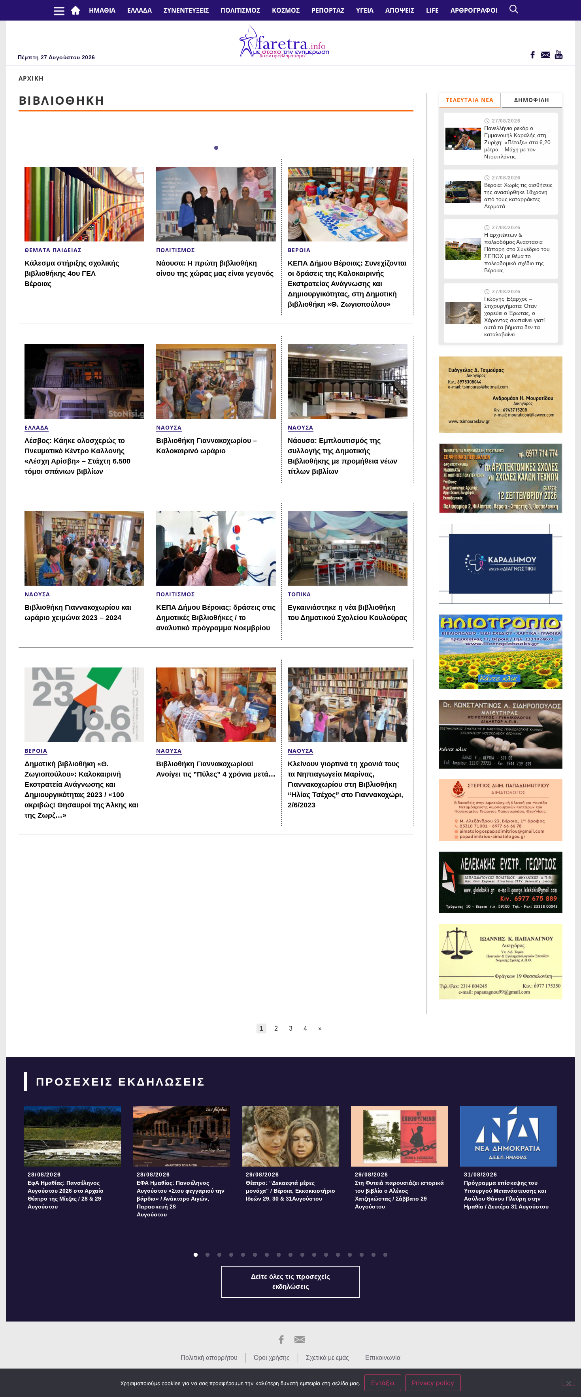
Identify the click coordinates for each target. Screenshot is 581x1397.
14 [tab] (350, 1255)
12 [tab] (326, 1255)
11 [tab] (314, 1255)
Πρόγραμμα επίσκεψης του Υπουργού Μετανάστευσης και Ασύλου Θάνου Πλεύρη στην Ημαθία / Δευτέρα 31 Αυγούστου (506, 1195)
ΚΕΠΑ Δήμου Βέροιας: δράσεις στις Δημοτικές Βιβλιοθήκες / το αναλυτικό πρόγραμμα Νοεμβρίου (215, 617)
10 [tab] (302, 1255)
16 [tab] (373, 1255)
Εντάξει (382, 1383)
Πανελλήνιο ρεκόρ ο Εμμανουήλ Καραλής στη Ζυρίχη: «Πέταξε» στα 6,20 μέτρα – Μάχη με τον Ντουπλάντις (517, 142)
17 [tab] (385, 1255)
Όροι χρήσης (272, 1357)
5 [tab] (243, 1255)
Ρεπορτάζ (327, 10)
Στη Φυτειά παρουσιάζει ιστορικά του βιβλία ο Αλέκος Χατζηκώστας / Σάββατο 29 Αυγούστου (399, 1195)
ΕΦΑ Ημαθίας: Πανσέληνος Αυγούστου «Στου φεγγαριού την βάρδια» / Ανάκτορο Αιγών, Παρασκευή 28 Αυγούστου (180, 1199)
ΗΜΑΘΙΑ (102, 10)
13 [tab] (338, 1255)
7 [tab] (267, 1255)
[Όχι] (568, 1382)
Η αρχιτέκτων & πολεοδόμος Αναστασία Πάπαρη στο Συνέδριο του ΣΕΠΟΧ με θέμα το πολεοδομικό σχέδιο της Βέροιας (517, 252)
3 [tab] (219, 1255)
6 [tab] (255, 1255)
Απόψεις (399, 10)
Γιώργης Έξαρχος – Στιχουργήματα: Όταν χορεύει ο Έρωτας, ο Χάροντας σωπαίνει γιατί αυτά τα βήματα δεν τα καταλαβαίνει (514, 316)
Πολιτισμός (240, 10)
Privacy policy (433, 1383)
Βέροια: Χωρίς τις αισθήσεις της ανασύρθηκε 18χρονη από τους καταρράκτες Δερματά (518, 195)
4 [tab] (231, 1255)
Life (432, 10)
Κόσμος (286, 10)
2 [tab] (207, 1255)
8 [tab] (279, 1255)
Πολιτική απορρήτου (209, 1357)
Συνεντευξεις (186, 10)
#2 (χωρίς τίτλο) (77, 10)
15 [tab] (362, 1255)
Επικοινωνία (382, 1357)
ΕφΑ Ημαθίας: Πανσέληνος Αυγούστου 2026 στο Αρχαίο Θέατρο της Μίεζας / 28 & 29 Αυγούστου (66, 1195)
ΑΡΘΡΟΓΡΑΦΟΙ (474, 10)
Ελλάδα (139, 10)
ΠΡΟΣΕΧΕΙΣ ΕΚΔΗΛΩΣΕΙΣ (121, 1082)
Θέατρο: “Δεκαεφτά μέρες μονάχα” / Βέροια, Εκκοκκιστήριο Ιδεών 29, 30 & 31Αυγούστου (290, 1191)
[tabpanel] (72, 1160)
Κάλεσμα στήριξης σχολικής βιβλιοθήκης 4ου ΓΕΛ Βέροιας (72, 273)
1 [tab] (216, 148)
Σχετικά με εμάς (327, 1357)
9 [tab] (290, 1255)
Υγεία (365, 10)
